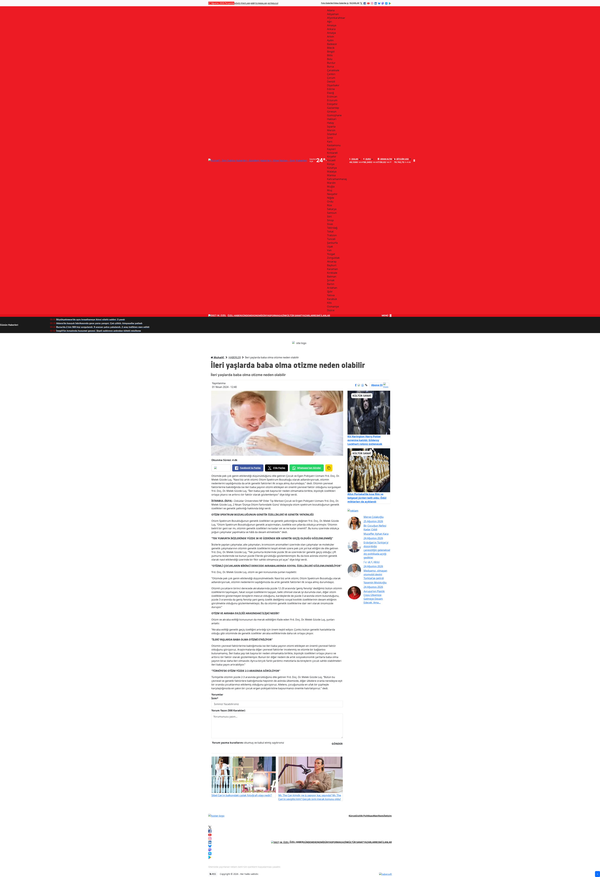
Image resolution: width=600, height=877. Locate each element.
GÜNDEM (246, 315)
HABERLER (235, 357)
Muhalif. (218, 357)
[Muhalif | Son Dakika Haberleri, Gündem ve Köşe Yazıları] (216, 815)
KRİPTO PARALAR (259, 3)
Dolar (354, 159)
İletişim (388, 815)
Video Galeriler (340, 3)
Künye (352, 815)
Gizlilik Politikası (364, 815)
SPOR (272, 315)
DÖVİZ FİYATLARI (242, 3)
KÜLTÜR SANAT (293, 315)
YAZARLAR (354, 3)
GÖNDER (337, 743)
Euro (368, 159)
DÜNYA (265, 315)
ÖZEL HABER (234, 315)
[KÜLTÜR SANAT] (369, 412)
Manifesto (378, 815)
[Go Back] (597, 874)
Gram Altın (386, 159)
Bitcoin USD (402, 159)
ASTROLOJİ (273, 3)
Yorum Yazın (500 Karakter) (228, 710)
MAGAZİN (280, 315)
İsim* (214, 698)
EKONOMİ (256, 315)
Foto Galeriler (327, 3)
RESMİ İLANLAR (321, 315)
